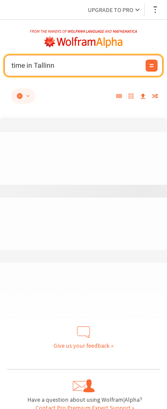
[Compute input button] (152, 66)
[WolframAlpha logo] (83, 42)
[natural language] (23, 96)
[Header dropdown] (156, 9)
